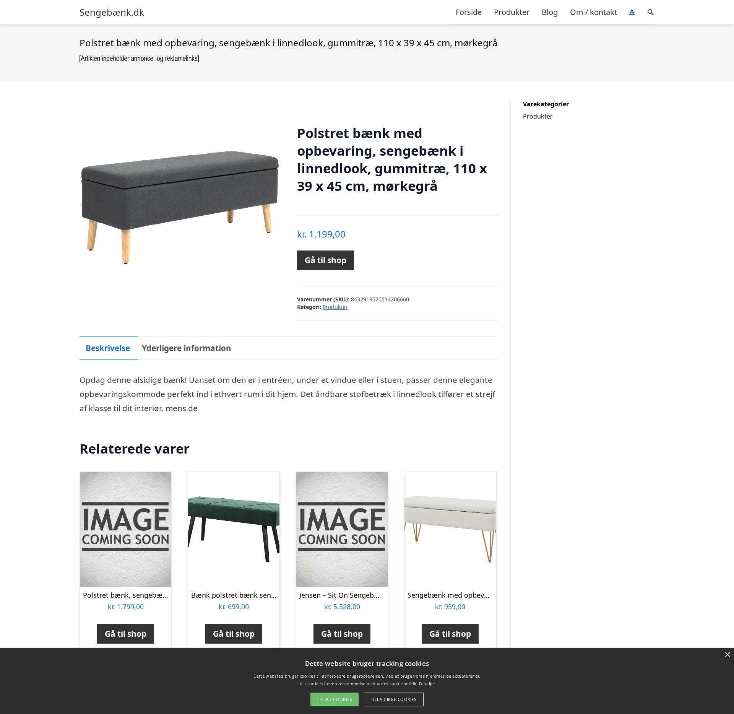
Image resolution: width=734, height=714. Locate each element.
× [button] (727, 655)
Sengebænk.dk (112, 12)
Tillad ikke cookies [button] (394, 699)
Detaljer (427, 683)
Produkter (511, 12)
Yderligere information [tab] (186, 348)
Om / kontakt (593, 12)
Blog (550, 12)
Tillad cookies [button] (334, 699)
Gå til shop (325, 260)
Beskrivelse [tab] (108, 348)
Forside (469, 12)
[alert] (367, 681)
